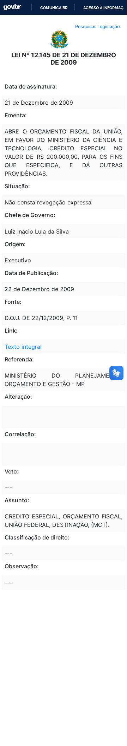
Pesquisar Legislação (97, 26)
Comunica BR (53, 7)
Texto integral (23, 346)
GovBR (12, 7)
